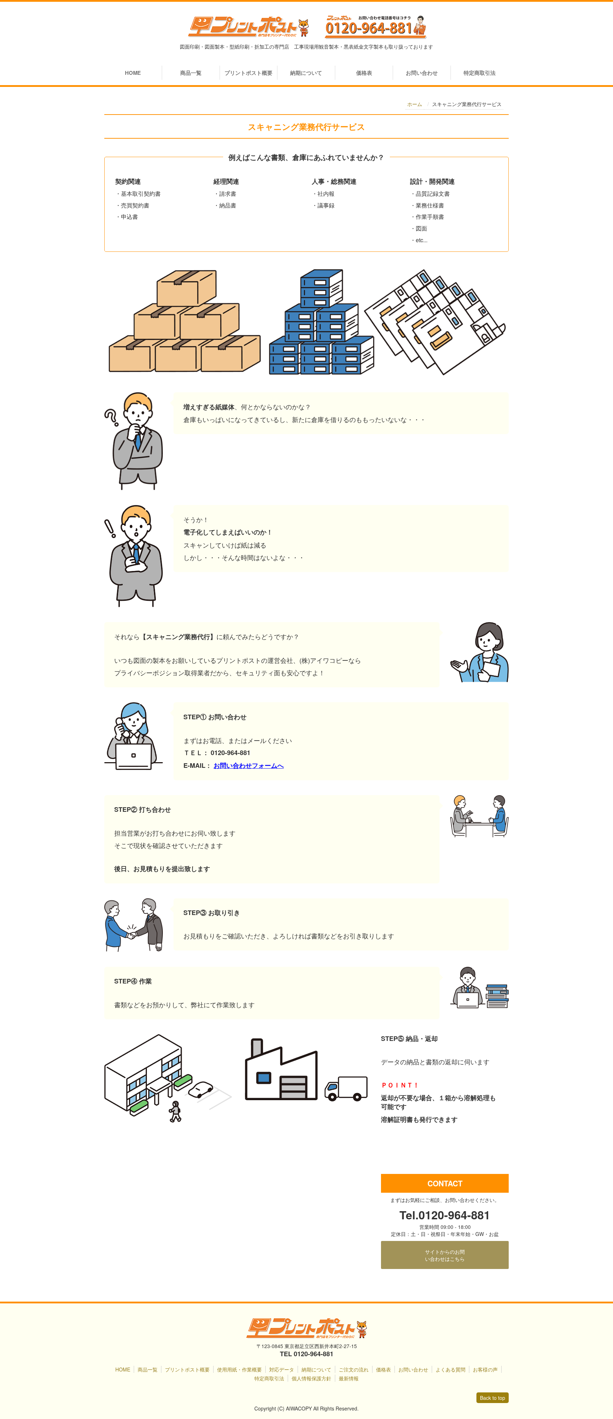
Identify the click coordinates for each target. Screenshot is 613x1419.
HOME (133, 73)
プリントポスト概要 (248, 73)
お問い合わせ (422, 73)
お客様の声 (485, 1369)
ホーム (414, 103)
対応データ (281, 1369)
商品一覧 (190, 73)
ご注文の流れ (354, 1369)
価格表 (364, 73)
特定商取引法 (480, 73)
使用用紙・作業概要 (239, 1369)
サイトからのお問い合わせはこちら (445, 1255)
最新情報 (349, 1378)
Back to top (492, 1397)
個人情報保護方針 (311, 1378)
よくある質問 (450, 1369)
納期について (306, 73)
